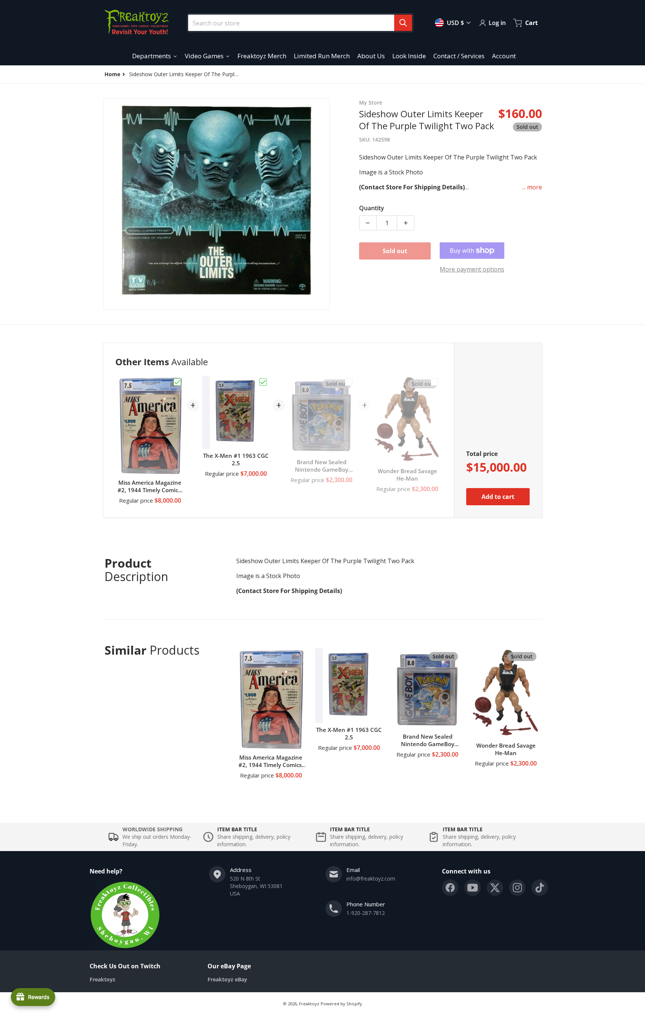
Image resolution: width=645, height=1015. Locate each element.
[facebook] (450, 887)
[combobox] (297, 23)
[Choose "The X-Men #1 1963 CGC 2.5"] (263, 382)
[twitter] (495, 887)
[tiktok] (540, 887)
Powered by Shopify (341, 1003)
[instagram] (517, 887)
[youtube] (472, 887)
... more (532, 187)
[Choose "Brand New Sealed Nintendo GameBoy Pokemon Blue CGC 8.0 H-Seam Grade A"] (348, 382)
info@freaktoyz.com (370, 878)
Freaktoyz (309, 1003)
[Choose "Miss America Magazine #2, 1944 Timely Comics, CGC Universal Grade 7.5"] (177, 382)
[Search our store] (403, 23)
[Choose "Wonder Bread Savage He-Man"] (434, 382)
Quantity (371, 208)
